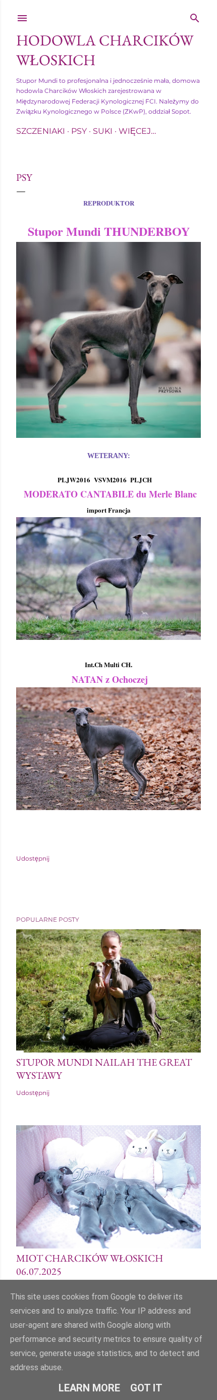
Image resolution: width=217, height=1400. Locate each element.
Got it (146, 1388)
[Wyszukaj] (195, 16)
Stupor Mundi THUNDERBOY (109, 231)
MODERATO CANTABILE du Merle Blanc (109, 494)
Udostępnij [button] (32, 858)
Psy (79, 131)
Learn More (89, 1388)
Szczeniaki (40, 131)
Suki (103, 131)
